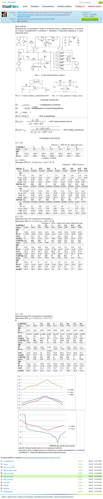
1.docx (5, 464)
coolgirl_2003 (22, 12)
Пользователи (48, 6)
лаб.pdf (5, 485)
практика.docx (8, 491)
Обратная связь (12, 496)
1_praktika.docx (8, 461)
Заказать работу (95, 6)
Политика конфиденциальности (63, 496)
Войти (4, 2)
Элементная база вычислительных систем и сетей (36, 19)
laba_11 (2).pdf (8, 476)
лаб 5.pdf (6, 482)
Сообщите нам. (67, 12)
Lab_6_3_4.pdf (8, 473)
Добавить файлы (64, 6)
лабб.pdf (6, 488)
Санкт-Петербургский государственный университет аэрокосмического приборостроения (43, 15)
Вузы (25, 6)
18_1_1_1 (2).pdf (8, 467)
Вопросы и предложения (25, 496)
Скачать (90, 19)
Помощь (3, 496)
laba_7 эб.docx (8, 479)
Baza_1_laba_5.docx (10, 470)
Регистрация (12, 2)
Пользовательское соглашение (43, 496)
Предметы (34, 6)
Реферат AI (80, 6)
